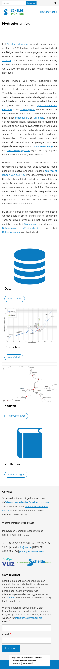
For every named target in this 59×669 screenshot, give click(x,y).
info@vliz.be (25, 547)
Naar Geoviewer (16, 416)
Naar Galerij (13, 357)
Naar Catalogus (15, 474)
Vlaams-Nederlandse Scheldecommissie (27, 502)
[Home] (13, 12)
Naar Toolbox (14, 298)
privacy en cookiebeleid (32, 551)
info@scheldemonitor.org (28, 618)
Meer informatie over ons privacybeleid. (24, 661)
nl (55, 3)
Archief (11, 598)
